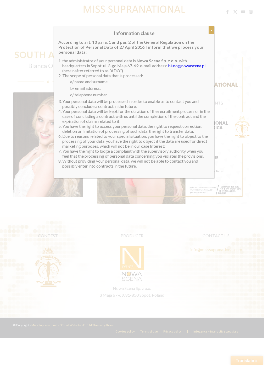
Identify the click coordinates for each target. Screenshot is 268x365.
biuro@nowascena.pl (186, 65)
